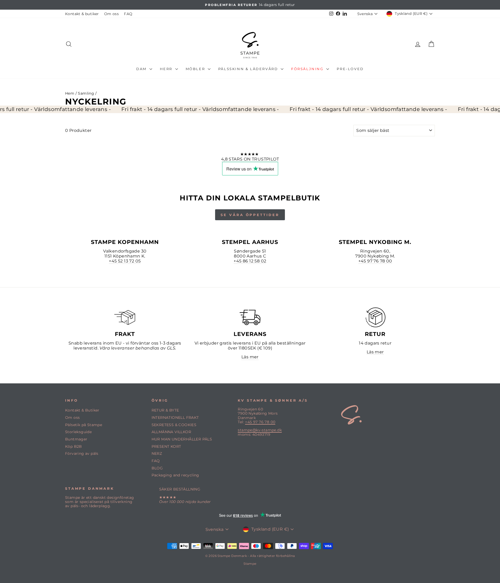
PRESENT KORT (166, 446)
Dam (142, 69)
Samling (86, 93)
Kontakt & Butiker (82, 410)
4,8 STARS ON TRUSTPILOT (250, 159)
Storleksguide (78, 432)
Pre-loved (350, 69)
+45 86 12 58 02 (250, 261)
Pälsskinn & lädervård (248, 69)
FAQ (128, 14)
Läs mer (250, 356)
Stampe (249, 564)
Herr (167, 69)
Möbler (196, 69)
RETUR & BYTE (165, 410)
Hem (69, 93)
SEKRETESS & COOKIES (174, 425)
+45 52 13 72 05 (125, 261)
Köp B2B (73, 446)
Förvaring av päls (81, 453)
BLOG (157, 468)
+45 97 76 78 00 (375, 261)
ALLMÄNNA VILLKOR (171, 432)
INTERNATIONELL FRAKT (175, 417)
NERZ (157, 453)
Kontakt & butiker (82, 14)
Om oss (111, 14)
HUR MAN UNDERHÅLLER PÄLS (182, 439)
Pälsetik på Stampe (83, 425)
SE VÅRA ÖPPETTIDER (250, 215)
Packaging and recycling (175, 475)
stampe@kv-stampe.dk (260, 430)
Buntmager (76, 439)
